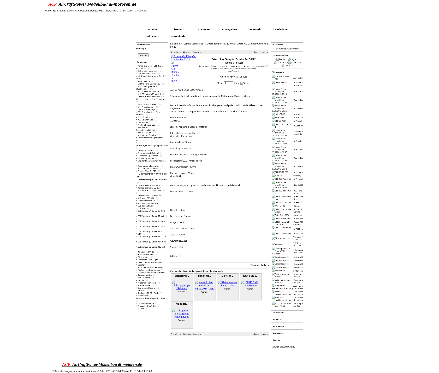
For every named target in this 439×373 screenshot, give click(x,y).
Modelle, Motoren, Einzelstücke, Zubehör (150, 97)
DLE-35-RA (298, 91)
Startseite (204, 29)
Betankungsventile (146, 158)
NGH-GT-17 (298, 114)
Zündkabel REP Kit (146, 252)
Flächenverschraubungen (149, 270)
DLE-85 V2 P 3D (300, 121)
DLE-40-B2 (297, 141)
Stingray (297, 175)
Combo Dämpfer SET (147, 171)
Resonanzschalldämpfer (148, 166)
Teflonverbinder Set (147, 200)
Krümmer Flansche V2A (148, 203)
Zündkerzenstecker (146, 303)
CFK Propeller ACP (146, 107)
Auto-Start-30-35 (300, 215)
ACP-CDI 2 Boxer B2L (302, 77)
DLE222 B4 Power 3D (302, 233)
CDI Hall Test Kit (145, 205)
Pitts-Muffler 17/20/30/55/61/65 (152, 190)
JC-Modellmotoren (146, 81)
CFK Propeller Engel (147, 109)
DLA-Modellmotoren (147, 73)
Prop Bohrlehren (145, 117)
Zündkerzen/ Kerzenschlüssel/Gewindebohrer (151, 296)
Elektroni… (227, 275)
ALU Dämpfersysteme (147, 168)
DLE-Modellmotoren (147, 71)
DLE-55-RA (298, 100)
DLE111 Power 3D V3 (302, 229)
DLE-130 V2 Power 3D (303, 179)
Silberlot (142, 290)
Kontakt (152, 29)
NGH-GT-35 (298, 117)
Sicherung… (182, 275)
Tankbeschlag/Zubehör (148, 155)
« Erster (256, 52)
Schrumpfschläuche (147, 288)
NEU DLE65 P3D (300, 185)
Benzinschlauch (300, 257)
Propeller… (181, 303)
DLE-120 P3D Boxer (302, 149)
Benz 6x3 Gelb (299, 267)
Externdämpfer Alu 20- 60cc (221, 43)
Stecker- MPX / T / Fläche (149, 293)
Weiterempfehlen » (260, 265)
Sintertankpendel (301, 270)
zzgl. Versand (233, 71)
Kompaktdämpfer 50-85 (148, 187)
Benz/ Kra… (204, 275)
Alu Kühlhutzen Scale (147, 125)
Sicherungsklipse (145, 275)
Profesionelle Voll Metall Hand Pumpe (302, 132)
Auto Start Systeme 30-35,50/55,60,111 (147, 87)
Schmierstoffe (144, 285)
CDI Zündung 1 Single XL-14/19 (152, 226)
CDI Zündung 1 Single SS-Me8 (151, 216)
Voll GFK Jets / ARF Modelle (150, 94)
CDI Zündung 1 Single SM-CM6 (152, 211)
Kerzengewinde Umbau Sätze (151, 272)
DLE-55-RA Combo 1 (302, 158)
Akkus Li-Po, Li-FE (146, 132)
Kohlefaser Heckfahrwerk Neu (301, 292)
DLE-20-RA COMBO (301, 172)
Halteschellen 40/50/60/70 (149, 185)
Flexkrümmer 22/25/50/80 (149, 195)
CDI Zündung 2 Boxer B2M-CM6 (152, 241)
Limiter (141, 280)
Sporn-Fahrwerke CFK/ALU (150, 267)
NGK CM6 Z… (250, 275)
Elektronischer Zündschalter (150, 262)
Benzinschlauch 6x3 (302, 264)
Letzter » (264, 52)
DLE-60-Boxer (299, 108)
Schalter (141, 264)
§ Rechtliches (281, 29)
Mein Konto (152, 36)
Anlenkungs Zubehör (147, 135)
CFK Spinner (143, 122)
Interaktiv (255, 29)
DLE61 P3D (298, 85)
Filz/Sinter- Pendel (146, 150)
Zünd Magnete (144, 257)
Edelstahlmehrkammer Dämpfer (152, 160)
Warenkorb (178, 36)
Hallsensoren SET (145, 254)
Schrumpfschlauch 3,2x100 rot (301, 304)
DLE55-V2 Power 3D (302, 218)
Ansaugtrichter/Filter (147, 306)
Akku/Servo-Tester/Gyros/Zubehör (146, 128)
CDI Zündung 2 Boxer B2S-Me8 (152, 247)
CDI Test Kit (143, 208)
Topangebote (229, 29)
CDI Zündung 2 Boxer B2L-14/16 (152, 236)
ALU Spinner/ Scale (146, 119)
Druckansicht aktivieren (287, 48)
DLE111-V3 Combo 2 (302, 125)
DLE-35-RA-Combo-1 (302, 166)
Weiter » (181, 291)
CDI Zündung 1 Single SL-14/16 (152, 221)
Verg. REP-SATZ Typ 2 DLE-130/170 (302, 244)
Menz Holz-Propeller (147, 104)
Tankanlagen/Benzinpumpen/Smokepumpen (156, 145)
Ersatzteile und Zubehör (149, 91)
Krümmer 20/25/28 (146, 198)
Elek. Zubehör (144, 277)
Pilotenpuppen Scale (147, 282)
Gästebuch (178, 29)
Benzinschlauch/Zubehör (149, 153)
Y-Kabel (141, 308)
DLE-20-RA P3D (300, 82)
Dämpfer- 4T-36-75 (301, 206)
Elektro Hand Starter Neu (149, 83)
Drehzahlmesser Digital (148, 259)
